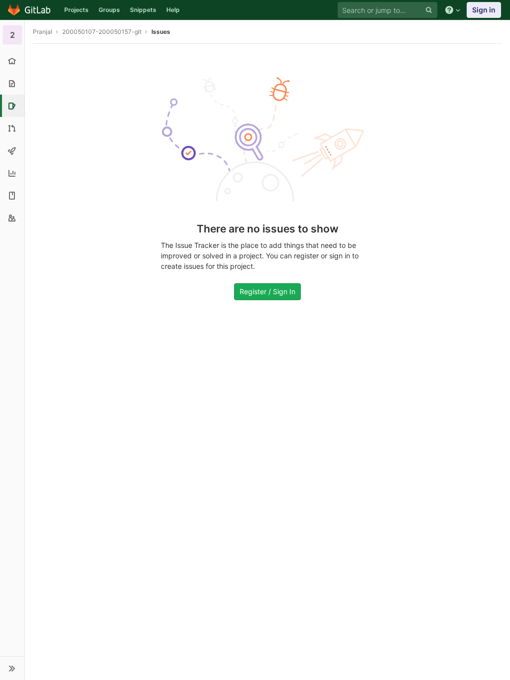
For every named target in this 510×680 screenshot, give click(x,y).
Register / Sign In (267, 291)
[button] (12, 668)
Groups (109, 9)
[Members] (12, 218)
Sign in (484, 9)
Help (173, 9)
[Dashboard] (29, 9)
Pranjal (42, 31)
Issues (160, 31)
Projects (76, 9)
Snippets (143, 9)
